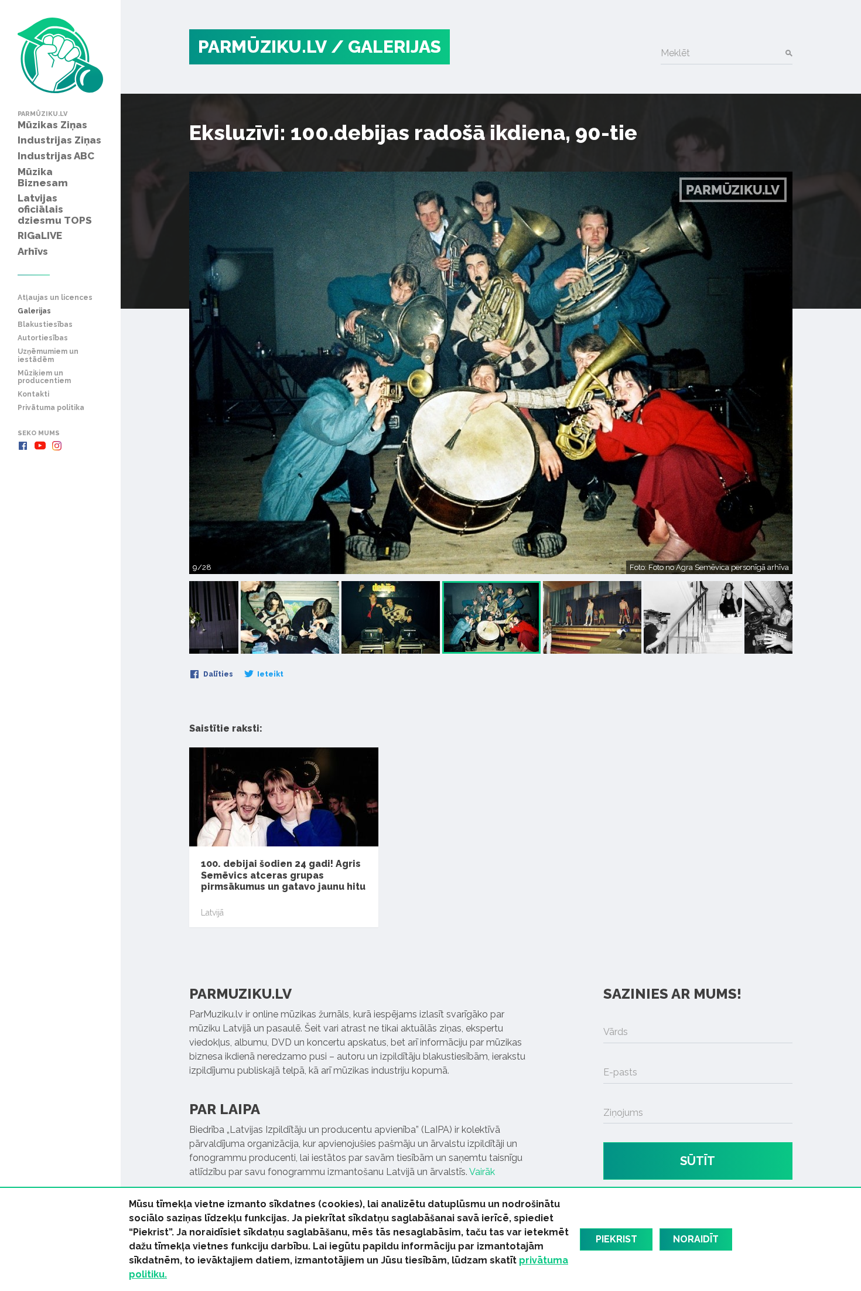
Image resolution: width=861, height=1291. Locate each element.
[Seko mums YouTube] (40, 446)
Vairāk (482, 1171)
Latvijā (212, 912)
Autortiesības (43, 338)
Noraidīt (696, 1239)
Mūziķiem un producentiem (44, 377)
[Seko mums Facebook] (23, 446)
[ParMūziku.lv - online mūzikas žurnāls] (60, 55)
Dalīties (217, 674)
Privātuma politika (51, 408)
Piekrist (616, 1239)
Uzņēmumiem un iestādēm (48, 355)
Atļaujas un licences (55, 298)
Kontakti (33, 394)
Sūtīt (697, 1161)
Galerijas (34, 311)
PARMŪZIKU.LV (262, 46)
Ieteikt (269, 674)
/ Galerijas (386, 46)
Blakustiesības (45, 325)
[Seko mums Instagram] (57, 446)
